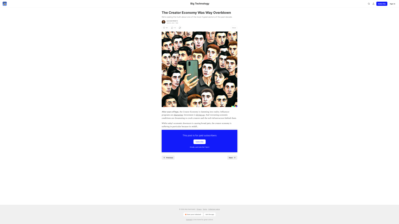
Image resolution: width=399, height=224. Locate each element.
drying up (200, 114)
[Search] (369, 4)
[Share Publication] (373, 4)
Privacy (199, 209)
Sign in (392, 4)
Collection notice (214, 209)
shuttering (178, 114)
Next (231, 158)
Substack (189, 220)
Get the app (210, 214)
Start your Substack (194, 214)
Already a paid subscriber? (199, 147)
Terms (205, 209)
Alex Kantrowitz (172, 21)
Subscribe (382, 4)
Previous (169, 158)
